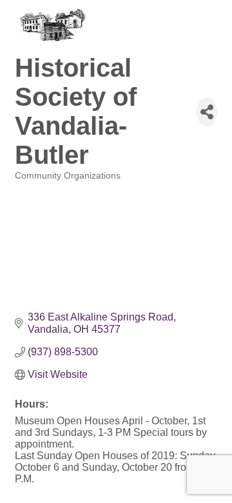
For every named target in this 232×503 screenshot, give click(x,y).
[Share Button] (207, 111)
